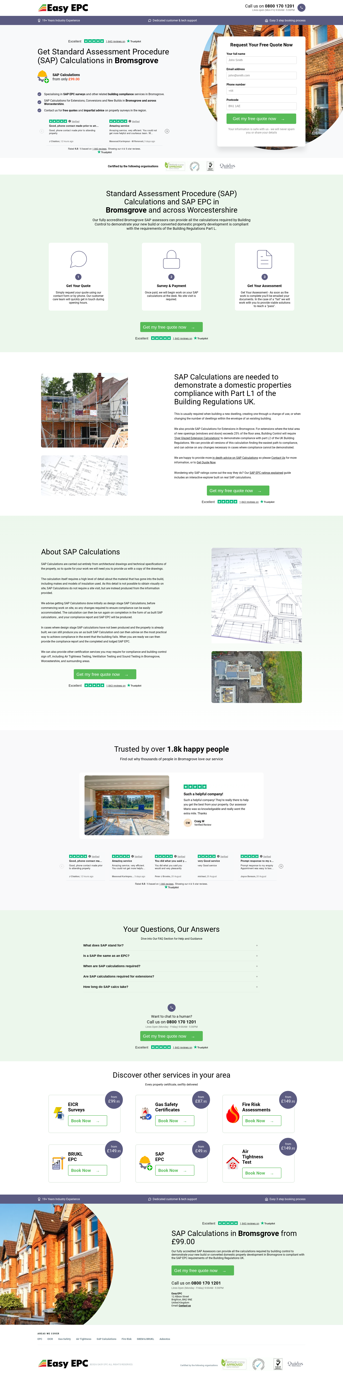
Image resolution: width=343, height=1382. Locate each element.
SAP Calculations (106, 1339)
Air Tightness (83, 1339)
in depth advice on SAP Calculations (235, 457)
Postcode (232, 100)
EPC (40, 1339)
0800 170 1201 (280, 6)
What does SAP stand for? (103, 945)
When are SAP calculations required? (111, 966)
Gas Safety (64, 1339)
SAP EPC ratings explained (266, 472)
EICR (50, 1339)
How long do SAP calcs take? (105, 987)
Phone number (236, 84)
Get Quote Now (206, 462)
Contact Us (278, 457)
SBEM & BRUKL (145, 1339)
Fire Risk (126, 1339)
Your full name (236, 54)
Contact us (185, 1305)
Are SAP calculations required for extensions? (118, 976)
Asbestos (165, 1339)
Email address (236, 69)
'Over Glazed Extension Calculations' (197, 438)
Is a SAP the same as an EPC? (106, 956)
